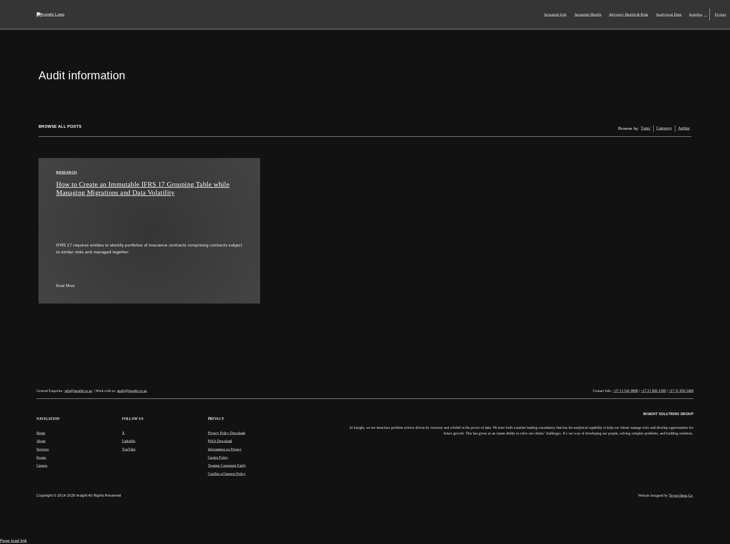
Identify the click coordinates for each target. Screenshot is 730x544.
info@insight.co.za (78, 391)
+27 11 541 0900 (625, 391)
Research (66, 173)
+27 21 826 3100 (653, 391)
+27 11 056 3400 (681, 391)
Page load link (13, 540)
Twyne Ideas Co (681, 496)
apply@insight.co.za (132, 391)
